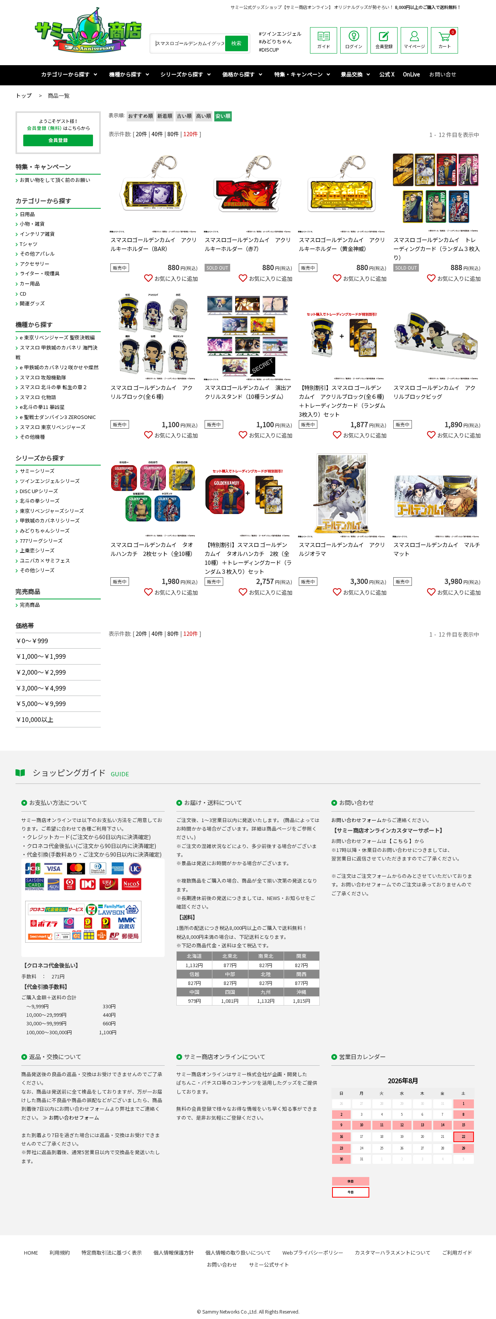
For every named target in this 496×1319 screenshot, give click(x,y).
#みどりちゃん (275, 41)
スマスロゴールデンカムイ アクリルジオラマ (342, 548)
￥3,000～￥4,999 (41, 687)
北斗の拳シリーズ (40, 500)
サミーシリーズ (37, 470)
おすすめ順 (140, 116)
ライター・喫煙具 (40, 273)
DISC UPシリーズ (39, 491)
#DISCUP (269, 49)
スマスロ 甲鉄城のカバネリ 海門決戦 (57, 352)
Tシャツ (29, 244)
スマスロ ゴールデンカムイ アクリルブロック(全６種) (151, 391)
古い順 (184, 116)
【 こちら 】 (400, 841)
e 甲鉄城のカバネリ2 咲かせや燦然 (59, 367)
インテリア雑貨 (37, 233)
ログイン (353, 46)
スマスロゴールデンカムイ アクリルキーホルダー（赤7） (248, 244)
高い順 (203, 116)
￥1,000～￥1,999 (41, 656)
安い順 (223, 116)
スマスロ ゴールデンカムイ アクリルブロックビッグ (434, 391)
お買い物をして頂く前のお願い (55, 179)
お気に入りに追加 (176, 278)
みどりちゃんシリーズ (45, 530)
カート (446, 39)
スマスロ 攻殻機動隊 (43, 377)
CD (23, 293)
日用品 (27, 214)
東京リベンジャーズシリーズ (52, 510)
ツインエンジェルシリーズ (50, 481)
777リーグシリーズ (41, 540)
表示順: (116, 115)
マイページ (414, 46)
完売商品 (30, 604)
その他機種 (32, 436)
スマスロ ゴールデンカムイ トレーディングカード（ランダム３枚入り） (436, 248)
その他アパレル (37, 253)
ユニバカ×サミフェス (45, 560)
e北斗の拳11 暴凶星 (42, 406)
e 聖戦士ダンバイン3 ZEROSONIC (58, 417)
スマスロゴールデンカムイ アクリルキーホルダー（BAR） (153, 244)
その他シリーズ (37, 570)
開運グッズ (32, 303)
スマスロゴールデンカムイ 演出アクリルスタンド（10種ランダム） (248, 391)
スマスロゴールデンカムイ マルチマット (436, 548)
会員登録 (384, 46)
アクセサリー (35, 263)
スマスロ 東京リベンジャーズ (53, 427)
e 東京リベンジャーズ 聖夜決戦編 (57, 337)
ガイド (323, 46)
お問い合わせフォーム (356, 820)
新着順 (164, 116)
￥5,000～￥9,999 (41, 703)
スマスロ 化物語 (38, 397)
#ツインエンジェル (280, 33)
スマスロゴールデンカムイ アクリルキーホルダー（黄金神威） (342, 244)
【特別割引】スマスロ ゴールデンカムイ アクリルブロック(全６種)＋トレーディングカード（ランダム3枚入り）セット (342, 400)
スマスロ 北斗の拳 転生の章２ (54, 387)
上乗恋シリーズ (37, 550)
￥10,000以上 (34, 719)
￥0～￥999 (32, 640)
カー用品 (30, 283)
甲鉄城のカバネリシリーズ (50, 520)
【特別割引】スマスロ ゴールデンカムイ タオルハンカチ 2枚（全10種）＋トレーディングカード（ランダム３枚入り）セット (248, 557)
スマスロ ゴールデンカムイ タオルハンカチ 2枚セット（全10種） (153, 548)
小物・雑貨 (32, 223)
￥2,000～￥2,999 (41, 672)
